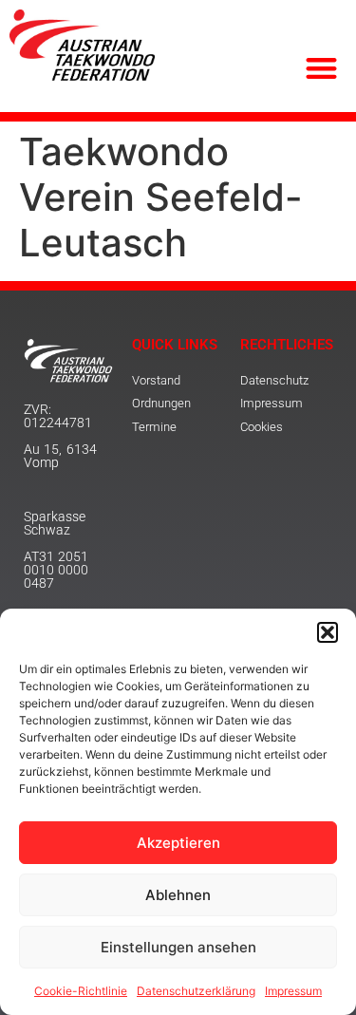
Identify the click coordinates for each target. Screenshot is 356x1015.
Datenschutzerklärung (196, 991)
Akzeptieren (178, 843)
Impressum (293, 991)
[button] (327, 632)
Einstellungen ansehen (178, 947)
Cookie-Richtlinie (80, 991)
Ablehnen (178, 895)
